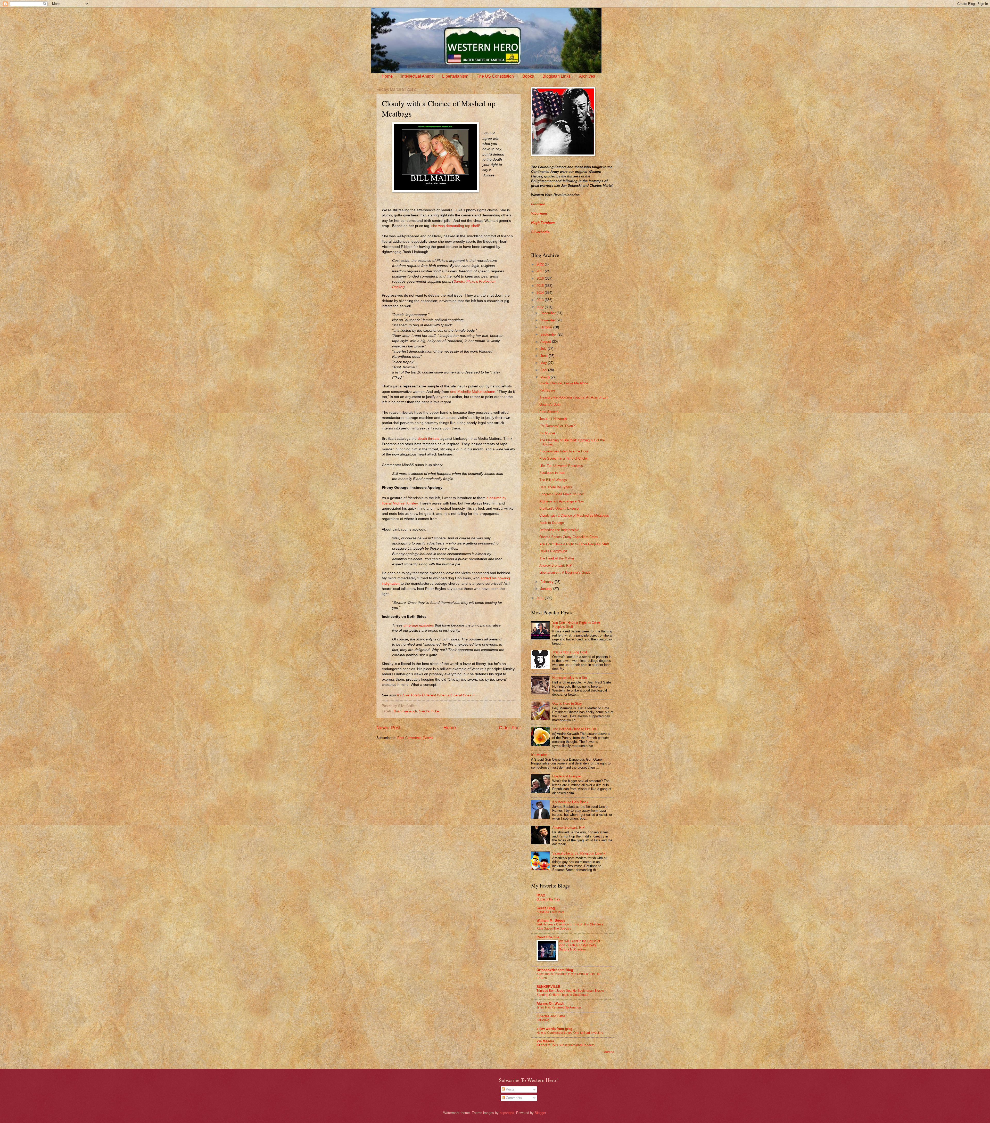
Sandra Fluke (429, 711)
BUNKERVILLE (548, 987)
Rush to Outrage (551, 523)
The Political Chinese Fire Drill (574, 729)
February (547, 582)
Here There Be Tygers (555, 487)
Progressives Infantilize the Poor (563, 451)
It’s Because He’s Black (570, 802)
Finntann (538, 204)
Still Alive (543, 1020)
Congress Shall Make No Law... (562, 494)
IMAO (541, 895)
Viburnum (539, 213)
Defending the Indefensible (559, 530)
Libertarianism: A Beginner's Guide (564, 572)
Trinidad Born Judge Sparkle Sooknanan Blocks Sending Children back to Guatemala (570, 993)
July (544, 349)
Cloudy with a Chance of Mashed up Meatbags (574, 515)
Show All (609, 1051)
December (548, 313)
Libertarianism (455, 76)
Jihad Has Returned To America (559, 1007)
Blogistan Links (556, 76)
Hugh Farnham (543, 223)
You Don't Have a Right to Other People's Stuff (574, 544)
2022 (541, 264)
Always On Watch (550, 1003)
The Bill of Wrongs (553, 480)
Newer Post (388, 727)
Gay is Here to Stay (567, 703)
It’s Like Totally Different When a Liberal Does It (435, 695)
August (546, 342)
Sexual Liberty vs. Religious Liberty (578, 853)
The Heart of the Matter (556, 558)
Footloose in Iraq (551, 473)
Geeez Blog (546, 908)
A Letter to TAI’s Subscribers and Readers (566, 1045)
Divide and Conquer (566, 776)
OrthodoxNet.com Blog (555, 970)
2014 (541, 293)
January (546, 589)
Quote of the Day (548, 899)
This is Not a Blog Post (569, 652)
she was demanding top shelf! (455, 226)
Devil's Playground (553, 551)
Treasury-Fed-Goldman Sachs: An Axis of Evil (573, 397)
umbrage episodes (418, 625)
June (544, 356)
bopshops (507, 1113)
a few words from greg (554, 1029)
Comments (513, 1098)
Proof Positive (548, 937)
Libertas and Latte (551, 1016)
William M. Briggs (551, 920)
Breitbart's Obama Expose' (559, 508)
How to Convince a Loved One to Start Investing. (570, 1033)
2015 (541, 286)
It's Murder (547, 433)
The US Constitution (495, 76)
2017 (541, 271)
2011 (541, 598)
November (548, 320)
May (544, 363)
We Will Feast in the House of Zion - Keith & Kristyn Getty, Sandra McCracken (579, 945)
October (546, 327)
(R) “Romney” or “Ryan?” (557, 426)
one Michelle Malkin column (472, 392)
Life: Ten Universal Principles (561, 466)
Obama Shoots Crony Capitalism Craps (568, 537)
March (545, 377)
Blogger (540, 1113)
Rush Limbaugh (405, 711)
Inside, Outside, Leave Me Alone (563, 383)
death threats (428, 439)
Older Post (510, 727)
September (549, 334)
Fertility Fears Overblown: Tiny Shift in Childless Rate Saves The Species (570, 926)
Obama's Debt (549, 404)
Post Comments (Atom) (415, 738)
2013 (541, 300)
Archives (587, 76)
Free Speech (548, 412)
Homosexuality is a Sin (569, 678)
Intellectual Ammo (417, 76)
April (544, 370)
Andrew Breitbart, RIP (555, 565)
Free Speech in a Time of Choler (563, 458)
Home (387, 76)
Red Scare (547, 390)
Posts (510, 1089)
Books (528, 76)
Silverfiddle (540, 232)
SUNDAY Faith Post (550, 912)
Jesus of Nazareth (553, 419)
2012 (541, 307)
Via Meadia (545, 1041)
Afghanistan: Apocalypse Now (561, 501)
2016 (541, 278)
